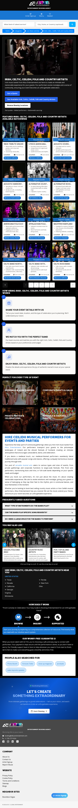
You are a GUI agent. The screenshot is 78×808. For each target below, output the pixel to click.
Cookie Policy (7, 778)
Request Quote (14, 140)
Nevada (10, 583)
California (10, 586)
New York (44, 583)
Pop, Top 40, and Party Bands (61, 551)
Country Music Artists (36, 551)
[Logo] (39, 3)
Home (7, 31)
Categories (18, 31)
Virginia (8, 593)
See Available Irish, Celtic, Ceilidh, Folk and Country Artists (31, 99)
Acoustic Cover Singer (61, 144)
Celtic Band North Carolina (13, 264)
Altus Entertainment (13, 447)
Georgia (10, 589)
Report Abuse (7, 765)
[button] (39, 506)
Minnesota (9, 596)
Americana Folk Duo (13, 224)
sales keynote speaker (15, 670)
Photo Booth (12, 664)
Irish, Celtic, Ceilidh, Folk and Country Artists (58, 31)
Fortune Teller (27, 664)
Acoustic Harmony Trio (13, 184)
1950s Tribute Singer (13, 144)
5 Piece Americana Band (37, 144)
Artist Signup (7, 762)
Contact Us (6, 759)
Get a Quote (12, 93)
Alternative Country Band (39, 184)
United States (11, 576)
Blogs (4, 786)
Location (7, 155)
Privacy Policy (7, 775)
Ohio (41, 586)
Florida (43, 580)
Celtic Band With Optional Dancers (37, 264)
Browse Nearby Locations (17, 105)
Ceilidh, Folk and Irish (12, 551)
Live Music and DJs (33, 31)
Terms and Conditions (10, 781)
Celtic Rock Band (62, 264)
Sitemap (5, 783)
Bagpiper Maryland (63, 224)
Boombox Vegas (8, 797)
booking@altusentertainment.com (16, 736)
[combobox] (18, 24)
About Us (6, 757)
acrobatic (60, 664)
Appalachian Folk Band (37, 224)
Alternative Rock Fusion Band (62, 184)
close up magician (45, 664)
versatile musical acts (23, 465)
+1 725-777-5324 (10, 738)
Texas (9, 580)
